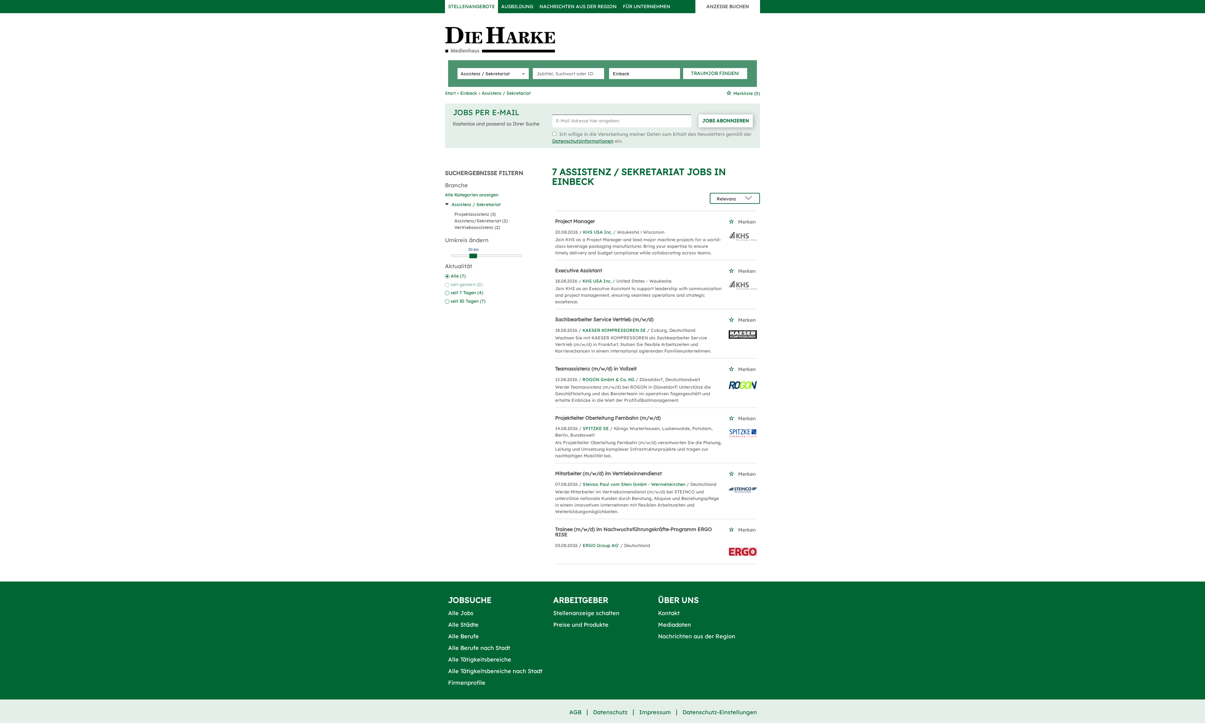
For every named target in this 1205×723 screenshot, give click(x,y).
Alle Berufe (463, 636)
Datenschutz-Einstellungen (720, 712)
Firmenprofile (466, 682)
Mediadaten (674, 624)
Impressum (655, 712)
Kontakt (669, 613)
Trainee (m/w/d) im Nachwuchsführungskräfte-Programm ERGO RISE (633, 532)
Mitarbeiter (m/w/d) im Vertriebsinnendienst (608, 473)
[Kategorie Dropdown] (522, 73)
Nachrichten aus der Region (578, 6)
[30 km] (473, 255)
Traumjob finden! (715, 73)
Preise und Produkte (580, 624)
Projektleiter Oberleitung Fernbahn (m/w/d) (608, 418)
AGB (575, 712)
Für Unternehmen (646, 6)
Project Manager (575, 221)
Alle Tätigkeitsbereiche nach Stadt (495, 671)
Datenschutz (610, 712)
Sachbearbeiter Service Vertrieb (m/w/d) (604, 319)
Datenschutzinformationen (582, 141)
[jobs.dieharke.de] (507, 39)
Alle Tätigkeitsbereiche (479, 659)
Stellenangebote (471, 6)
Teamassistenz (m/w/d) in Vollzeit (596, 368)
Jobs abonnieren (725, 121)
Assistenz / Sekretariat (476, 204)
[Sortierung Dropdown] (750, 199)
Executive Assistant (578, 270)
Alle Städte (463, 624)
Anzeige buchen (727, 6)
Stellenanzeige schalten (586, 613)
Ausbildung (517, 6)
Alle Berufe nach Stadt (479, 647)
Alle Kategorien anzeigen (471, 195)
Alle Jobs (461, 613)
